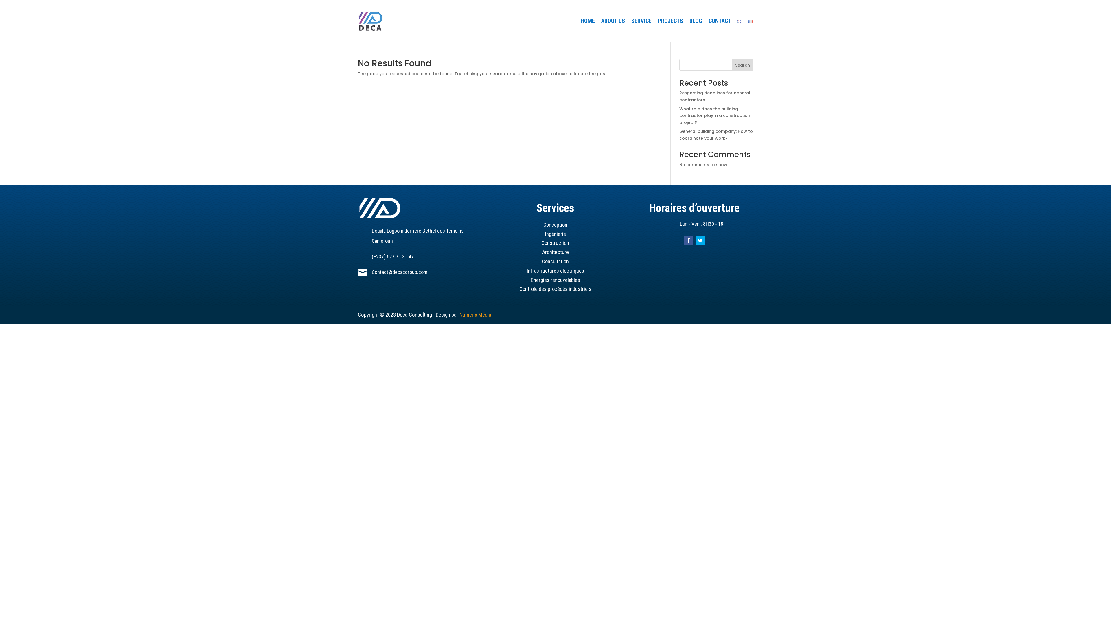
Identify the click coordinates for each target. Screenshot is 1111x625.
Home (588, 21)
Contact (720, 21)
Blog (695, 21)
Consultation (555, 261)
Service (641, 21)
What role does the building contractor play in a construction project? (714, 116)
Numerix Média (475, 314)
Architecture (555, 252)
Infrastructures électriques (555, 271)
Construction (555, 243)
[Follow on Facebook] (688, 240)
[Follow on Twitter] (700, 240)
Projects (670, 21)
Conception (555, 225)
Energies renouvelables (555, 280)
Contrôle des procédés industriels (555, 289)
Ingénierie (555, 234)
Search (742, 65)
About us (613, 21)
